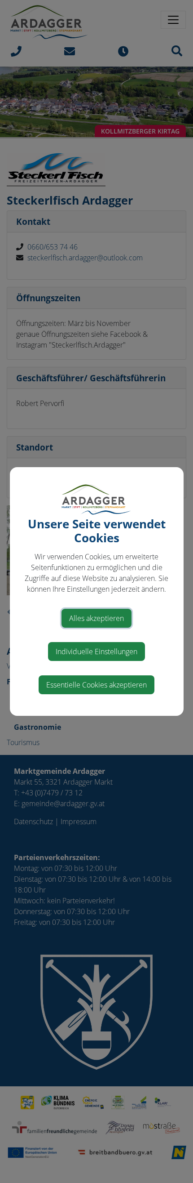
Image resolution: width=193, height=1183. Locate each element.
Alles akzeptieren (96, 618)
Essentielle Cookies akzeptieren (96, 685)
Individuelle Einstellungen (96, 651)
